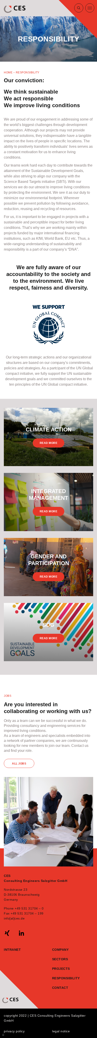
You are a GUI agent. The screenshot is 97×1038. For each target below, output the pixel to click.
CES (15, 9)
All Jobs (19, 763)
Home (8, 72)
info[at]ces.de (14, 918)
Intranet (12, 949)
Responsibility (59, 978)
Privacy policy (14, 1031)
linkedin (21, 933)
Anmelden (3, 1034)
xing (7, 933)
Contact (59, 988)
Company (60, 949)
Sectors (60, 959)
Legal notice (61, 1031)
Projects (61, 968)
